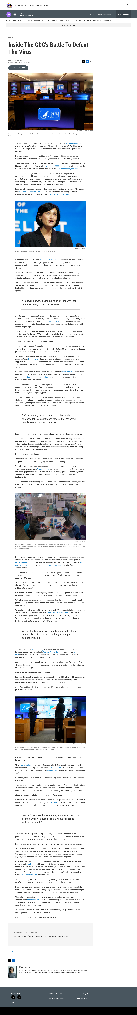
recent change (38, 649)
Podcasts (97, 21)
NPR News (11, 37)
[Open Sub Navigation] (23, 21)
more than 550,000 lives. (68, 169)
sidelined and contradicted (29, 192)
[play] (8, 14)
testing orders (52, 770)
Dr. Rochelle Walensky (47, 260)
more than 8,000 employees (57, 166)
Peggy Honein (34, 359)
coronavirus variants (51, 321)
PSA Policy (107, 21)
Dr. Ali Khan (55, 802)
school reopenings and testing (60, 194)
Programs (17, 21)
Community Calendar (82, 21)
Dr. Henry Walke (72, 143)
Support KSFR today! (68, 25)
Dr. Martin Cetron (54, 768)
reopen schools (21, 562)
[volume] (15, 14)
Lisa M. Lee (40, 575)
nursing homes (45, 377)
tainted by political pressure (51, 565)
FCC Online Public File (56, 994)
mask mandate (25, 765)
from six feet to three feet (53, 652)
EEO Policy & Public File (56, 998)
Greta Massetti (43, 469)
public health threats (29, 875)
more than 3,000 (68, 372)
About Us (51, 21)
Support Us (39, 21)
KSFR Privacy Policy (82, 998)
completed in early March (58, 613)
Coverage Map (65, 21)
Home (8, 21)
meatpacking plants (27, 377)
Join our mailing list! (82, 994)
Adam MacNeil (33, 900)
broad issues (31, 864)
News (28, 21)
